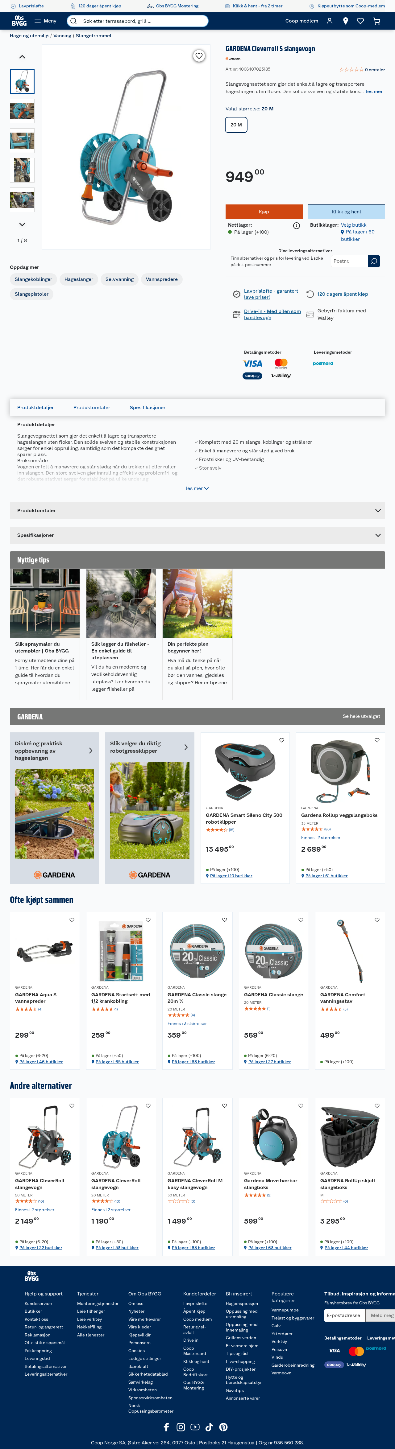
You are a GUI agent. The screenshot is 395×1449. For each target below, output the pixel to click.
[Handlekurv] (376, 21)
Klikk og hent (196, 1361)
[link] (362, 70)
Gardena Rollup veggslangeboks (339, 815)
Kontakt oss (36, 1319)
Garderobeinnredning (293, 1365)
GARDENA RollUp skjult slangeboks (348, 1184)
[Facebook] (166, 1427)
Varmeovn (281, 1372)
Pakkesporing (38, 1350)
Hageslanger (78, 279)
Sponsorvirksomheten (150, 1397)
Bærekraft (138, 1366)
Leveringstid (37, 1358)
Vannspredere (162, 279)
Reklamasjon (37, 1334)
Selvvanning (120, 279)
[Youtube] (195, 1427)
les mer (374, 91)
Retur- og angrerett (44, 1326)
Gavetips (235, 1390)
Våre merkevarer (144, 1319)
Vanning (62, 36)
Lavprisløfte (195, 1303)
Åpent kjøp (194, 1311)
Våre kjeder (139, 1326)
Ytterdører (282, 1333)
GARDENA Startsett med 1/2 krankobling (120, 998)
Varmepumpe (285, 1309)
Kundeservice (38, 1303)
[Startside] (19, 21)
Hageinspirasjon (242, 1303)
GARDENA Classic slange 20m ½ (197, 998)
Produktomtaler (91, 407)
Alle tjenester (90, 1334)
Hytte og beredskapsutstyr (244, 1380)
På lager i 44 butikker (346, 1247)
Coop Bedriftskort (195, 1372)
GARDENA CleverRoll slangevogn (39, 1184)
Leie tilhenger (91, 1311)
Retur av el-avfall (194, 1329)
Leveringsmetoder (333, 352)
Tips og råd (237, 1353)
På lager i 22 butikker (40, 1247)
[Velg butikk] (345, 21)
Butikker (33, 1311)
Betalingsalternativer (46, 1366)
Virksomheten (142, 1389)
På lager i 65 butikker (117, 1061)
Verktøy (279, 1341)
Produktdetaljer (35, 407)
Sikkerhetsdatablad (148, 1374)
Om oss (135, 1303)
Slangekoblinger (33, 279)
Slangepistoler (31, 294)
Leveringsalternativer (46, 1374)
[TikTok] (209, 1427)
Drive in (190, 1340)
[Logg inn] (329, 21)
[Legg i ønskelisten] (199, 55)
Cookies (136, 1350)
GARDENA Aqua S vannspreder (35, 998)
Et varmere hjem (242, 1345)
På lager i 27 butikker (269, 1061)
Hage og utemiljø (29, 36)
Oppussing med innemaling (242, 1327)
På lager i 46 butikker (41, 1061)
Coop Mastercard (194, 1351)
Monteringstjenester (97, 1303)
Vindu (277, 1357)
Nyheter (136, 1311)
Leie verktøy (89, 1319)
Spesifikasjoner (147, 407)
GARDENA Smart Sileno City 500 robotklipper (244, 818)
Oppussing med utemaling (242, 1314)
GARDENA (214, 808)
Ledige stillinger (144, 1358)
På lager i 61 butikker (327, 875)
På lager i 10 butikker (231, 875)
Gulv (276, 1325)
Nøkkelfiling (89, 1326)
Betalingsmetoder (262, 352)
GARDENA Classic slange (273, 995)
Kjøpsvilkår (139, 1334)
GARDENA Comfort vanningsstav (342, 998)
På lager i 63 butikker (193, 1061)
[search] (73, 21)
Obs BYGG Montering (193, 1385)
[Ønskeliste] (360, 21)
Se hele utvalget (361, 716)
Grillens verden (241, 1337)
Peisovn (279, 1349)
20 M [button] (236, 125)
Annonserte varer (243, 1398)
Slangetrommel (93, 36)
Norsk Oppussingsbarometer (150, 1408)
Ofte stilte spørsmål (45, 1342)
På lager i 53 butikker (117, 1247)
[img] (245, 830)
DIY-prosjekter (241, 1369)
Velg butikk (354, 225)
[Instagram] (180, 1427)
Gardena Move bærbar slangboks (270, 1184)
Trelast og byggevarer (293, 1317)
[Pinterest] (223, 1427)
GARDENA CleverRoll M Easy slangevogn (195, 1184)
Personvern (139, 1342)
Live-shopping (240, 1361)
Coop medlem (197, 1319)
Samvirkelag (140, 1382)
